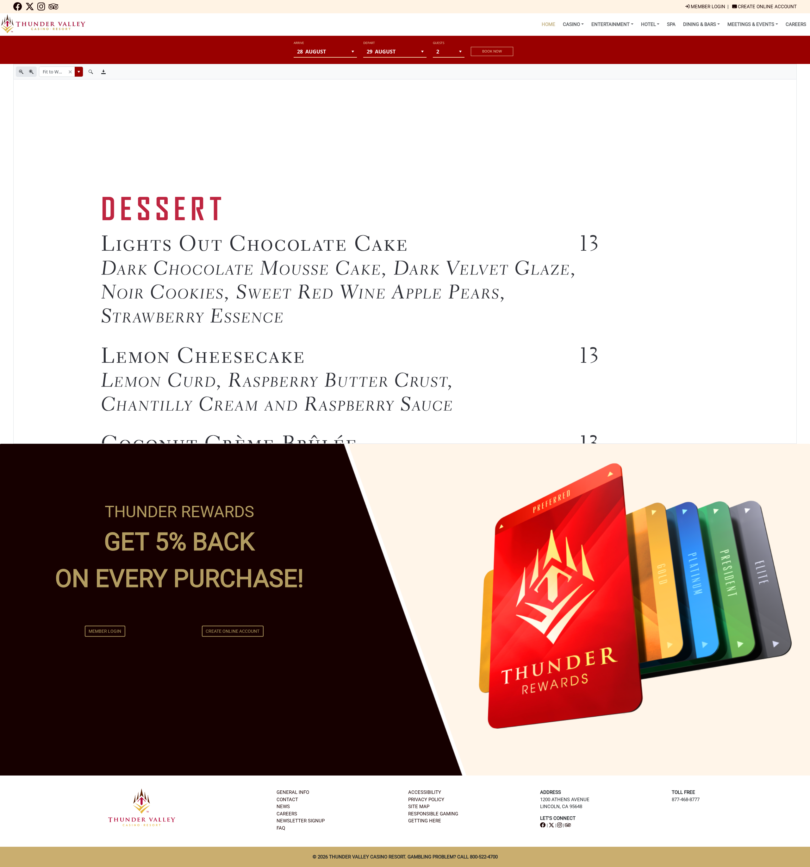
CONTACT (287, 799)
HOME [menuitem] (548, 24)
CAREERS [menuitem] (796, 24)
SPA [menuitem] (671, 24)
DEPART (369, 43)
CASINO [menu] (571, 24)
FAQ (281, 828)
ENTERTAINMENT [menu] (610, 24)
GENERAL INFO (293, 792)
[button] (353, 51)
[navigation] (17, 8)
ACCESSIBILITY (424, 792)
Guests (438, 43)
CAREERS (287, 814)
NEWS (283, 806)
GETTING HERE (424, 821)
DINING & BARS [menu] (699, 24)
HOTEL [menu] (648, 24)
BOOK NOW (492, 51)
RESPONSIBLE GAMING (433, 814)
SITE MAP (418, 806)
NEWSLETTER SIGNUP (301, 821)
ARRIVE (299, 43)
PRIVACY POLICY (426, 799)
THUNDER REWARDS (179, 511)
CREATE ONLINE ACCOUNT (232, 631)
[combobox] (321, 51)
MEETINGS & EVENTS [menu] (750, 24)
